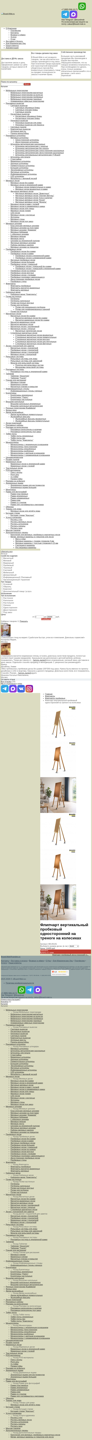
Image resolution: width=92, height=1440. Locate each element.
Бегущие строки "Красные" (22, 515)
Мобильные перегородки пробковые (27, 97)
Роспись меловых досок (21, 522)
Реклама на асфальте (15, 481)
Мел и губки (20, 539)
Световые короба (23, 112)
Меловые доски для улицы (22, 209)
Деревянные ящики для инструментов (28, 485)
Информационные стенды (17, 389)
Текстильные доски (14, 468)
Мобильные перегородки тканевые (26, 99)
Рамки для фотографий (16, 492)
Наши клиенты (12, 46)
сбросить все (7, 552)
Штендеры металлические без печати (32, 148)
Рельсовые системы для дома (24, 359)
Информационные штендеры (24, 174)
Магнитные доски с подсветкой (24, 348)
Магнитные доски (13, 314)
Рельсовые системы (15, 357)
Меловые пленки (18, 382)
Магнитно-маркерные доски (23, 322)
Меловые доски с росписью (23, 215)
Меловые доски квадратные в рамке (31, 189)
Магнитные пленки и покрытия (24, 387)
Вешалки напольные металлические (27, 406)
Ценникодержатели (14, 457)
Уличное (7, 605)
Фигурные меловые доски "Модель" (31, 202)
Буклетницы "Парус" (20, 397)
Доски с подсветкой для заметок (20, 346)
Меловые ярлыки (18, 236)
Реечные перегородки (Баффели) (21, 408)
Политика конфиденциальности (20, 983)
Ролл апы (15, 475)
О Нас (48, 961)
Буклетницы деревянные (22, 395)
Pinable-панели (12, 460)
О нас (13, 39)
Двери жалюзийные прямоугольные (27, 414)
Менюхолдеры (12, 442)
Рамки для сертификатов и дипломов (27, 505)
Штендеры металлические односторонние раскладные (39, 151)
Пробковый (8, 565)
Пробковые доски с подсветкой (24, 350)
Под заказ (7, 612)
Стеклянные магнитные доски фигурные (33, 344)
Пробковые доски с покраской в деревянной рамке (38, 269)
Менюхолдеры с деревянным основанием (29, 445)
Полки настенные (13, 296)
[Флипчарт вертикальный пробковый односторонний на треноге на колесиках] (58, 741)
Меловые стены (18, 219)
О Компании (11, 28)
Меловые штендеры (20, 138)
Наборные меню (13, 292)
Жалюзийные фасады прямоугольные (32, 421)
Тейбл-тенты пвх (18, 438)
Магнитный (8, 558)
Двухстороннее (10, 610)
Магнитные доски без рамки (23, 316)
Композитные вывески (21, 129)
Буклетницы (11, 393)
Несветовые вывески (20, 114)
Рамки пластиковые (19, 494)
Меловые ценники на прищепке (25, 247)
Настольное (8, 603)
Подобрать (46, 619)
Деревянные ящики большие (23, 487)
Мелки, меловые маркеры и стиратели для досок (32, 537)
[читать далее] (39, 660)
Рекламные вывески (15, 103)
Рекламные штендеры (16, 136)
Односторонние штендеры (27, 140)
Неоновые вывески (19, 121)
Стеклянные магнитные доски (24, 333)
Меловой (7, 561)
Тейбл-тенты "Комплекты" (22, 440)
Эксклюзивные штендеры (22, 170)
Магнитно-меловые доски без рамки (31, 318)
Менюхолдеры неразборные (23, 449)
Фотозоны (15, 217)
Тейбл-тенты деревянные (22, 436)
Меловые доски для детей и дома (25, 511)
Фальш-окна (11, 410)
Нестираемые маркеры (25, 548)
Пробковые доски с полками (23, 275)
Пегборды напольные (20, 301)
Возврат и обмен (18, 35)
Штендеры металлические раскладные (28, 144)
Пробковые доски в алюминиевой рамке (33, 258)
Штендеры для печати (20, 157)
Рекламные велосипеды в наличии (26, 430)
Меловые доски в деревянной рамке (27, 185)
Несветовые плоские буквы (27, 118)
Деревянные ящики (14, 483)
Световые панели (18, 127)
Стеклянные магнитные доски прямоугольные (36, 337)
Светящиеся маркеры (25, 545)
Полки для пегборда (20, 305)
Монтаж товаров (13, 530)
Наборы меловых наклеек (22, 245)
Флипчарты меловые (20, 290)
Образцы (10, 507)
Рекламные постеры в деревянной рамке (29, 372)
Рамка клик (15, 500)
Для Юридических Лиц (16, 43)
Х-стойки (14, 477)
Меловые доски (13, 181)
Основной (7, 584)
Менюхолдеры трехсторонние (24, 447)
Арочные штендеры (19, 163)
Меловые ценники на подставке (25, 228)
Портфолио (16, 31)
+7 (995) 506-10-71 (69, 9)
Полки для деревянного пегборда (30, 307)
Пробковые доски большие (23, 262)
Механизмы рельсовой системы (29, 367)
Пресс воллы (16, 472)
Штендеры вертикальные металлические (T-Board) (37, 155)
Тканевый (7, 568)
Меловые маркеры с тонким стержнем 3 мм (34, 541)
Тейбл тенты (11, 434)
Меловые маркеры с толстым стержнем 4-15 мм (36, 543)
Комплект (7, 589)
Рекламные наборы (14, 425)
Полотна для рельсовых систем (29, 365)
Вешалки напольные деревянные (26, 404)
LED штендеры (17, 176)
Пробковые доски (13, 249)
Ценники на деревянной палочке (25, 241)
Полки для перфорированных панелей (32, 309)
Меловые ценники (14, 224)
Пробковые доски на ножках (23, 271)
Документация (12, 48)
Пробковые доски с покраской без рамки (33, 266)
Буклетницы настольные (21, 399)
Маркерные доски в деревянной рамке (28, 464)
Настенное (8, 598)
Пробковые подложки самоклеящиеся (28, 277)
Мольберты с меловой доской (24, 178)
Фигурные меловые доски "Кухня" (30, 200)
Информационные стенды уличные (26, 391)
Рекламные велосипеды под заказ (26, 432)
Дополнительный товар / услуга (17, 591)
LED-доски (15, 213)
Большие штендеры (19, 168)
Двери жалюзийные (14, 412)
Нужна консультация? (10, 1000)
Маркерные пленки (19, 384)
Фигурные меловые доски (22, 191)
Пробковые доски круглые (22, 273)
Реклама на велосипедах (17, 427)
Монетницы (11, 490)
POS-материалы (13, 470)
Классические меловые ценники (25, 226)
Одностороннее (10, 608)
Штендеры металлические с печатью (31, 146)
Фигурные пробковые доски (23, 260)
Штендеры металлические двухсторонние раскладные (39, 153)
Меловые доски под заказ (22, 221)
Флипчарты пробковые (21, 286)
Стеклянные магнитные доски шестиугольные (35, 342)
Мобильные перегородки (17, 91)
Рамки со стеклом (18, 502)
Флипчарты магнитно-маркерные (25, 288)
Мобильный (8, 573)
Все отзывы (6, 682)
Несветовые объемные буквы (28, 116)
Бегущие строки (13, 513)
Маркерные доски (14, 462)
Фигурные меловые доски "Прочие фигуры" (34, 196)
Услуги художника (13, 517)
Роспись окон (16, 528)
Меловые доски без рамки (22, 183)
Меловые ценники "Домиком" (24, 230)
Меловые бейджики (19, 232)
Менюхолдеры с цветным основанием (28, 453)
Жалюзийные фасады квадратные (30, 419)
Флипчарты (11, 284)
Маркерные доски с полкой (22, 466)
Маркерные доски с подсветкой (24, 352)
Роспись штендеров (19, 524)
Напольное (8, 600)
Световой (7, 570)
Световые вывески (19, 106)
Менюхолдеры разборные (22, 451)
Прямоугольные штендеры (23, 166)
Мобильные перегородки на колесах (27, 95)
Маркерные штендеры (21, 161)
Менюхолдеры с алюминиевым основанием (30, 455)
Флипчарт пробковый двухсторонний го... (70, 955)
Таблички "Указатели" (20, 376)
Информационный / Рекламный (17, 577)
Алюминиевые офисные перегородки (27, 101)
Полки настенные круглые (22, 303)
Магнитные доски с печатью (23, 329)
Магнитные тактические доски (28, 331)
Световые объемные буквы (27, 108)
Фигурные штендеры (20, 172)
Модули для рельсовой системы (25, 363)
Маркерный (8, 563)
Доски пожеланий (13, 423)
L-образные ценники (20, 234)
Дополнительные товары (17, 532)
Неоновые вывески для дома (28, 123)
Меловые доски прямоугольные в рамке (33, 187)
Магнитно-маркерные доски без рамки (32, 320)
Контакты (15, 33)
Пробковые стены (19, 281)
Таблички (10, 374)
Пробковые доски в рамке (22, 254)
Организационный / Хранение (16, 580)
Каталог (4, 1004)
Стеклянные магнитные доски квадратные (34, 335)
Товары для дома (13, 509)
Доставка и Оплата (14, 41)
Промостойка (16, 479)
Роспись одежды (18, 526)
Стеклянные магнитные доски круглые (32, 339)
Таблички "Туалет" (19, 378)
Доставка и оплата (19, 961)
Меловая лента (17, 239)
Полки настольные (19, 312)
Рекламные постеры (15, 369)
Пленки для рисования (16, 380)
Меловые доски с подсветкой (23, 354)
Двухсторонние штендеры (27, 142)
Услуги (13, 37)
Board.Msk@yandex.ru (10, 957)
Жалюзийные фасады (20, 417)
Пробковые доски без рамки (23, 251)
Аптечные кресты (18, 131)
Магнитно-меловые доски (22, 324)
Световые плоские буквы (26, 110)
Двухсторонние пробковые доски (25, 279)
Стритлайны (16, 159)
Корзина (4, 1002)
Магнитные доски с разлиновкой (25, 327)
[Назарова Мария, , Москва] (6, 636)
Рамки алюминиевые (20, 498)
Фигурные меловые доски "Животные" (32, 194)
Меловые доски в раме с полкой (25, 204)
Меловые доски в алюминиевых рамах (28, 206)
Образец (7, 587)
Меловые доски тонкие (21, 211)
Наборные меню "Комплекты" (24, 294)
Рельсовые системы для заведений (26, 361)
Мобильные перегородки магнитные (27, 93)
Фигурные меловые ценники (23, 243)
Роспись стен (16, 520)
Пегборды (15, 299)
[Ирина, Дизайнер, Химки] (6, 654)
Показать (24, 621)
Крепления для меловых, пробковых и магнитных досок (35, 535)
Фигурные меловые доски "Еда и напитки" (34, 198)
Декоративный (9, 575)
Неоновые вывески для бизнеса (29, 125)
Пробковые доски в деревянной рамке (32, 256)
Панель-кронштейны (20, 133)
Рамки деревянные (19, 496)
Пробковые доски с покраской (24, 264)
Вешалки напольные (15, 402)
